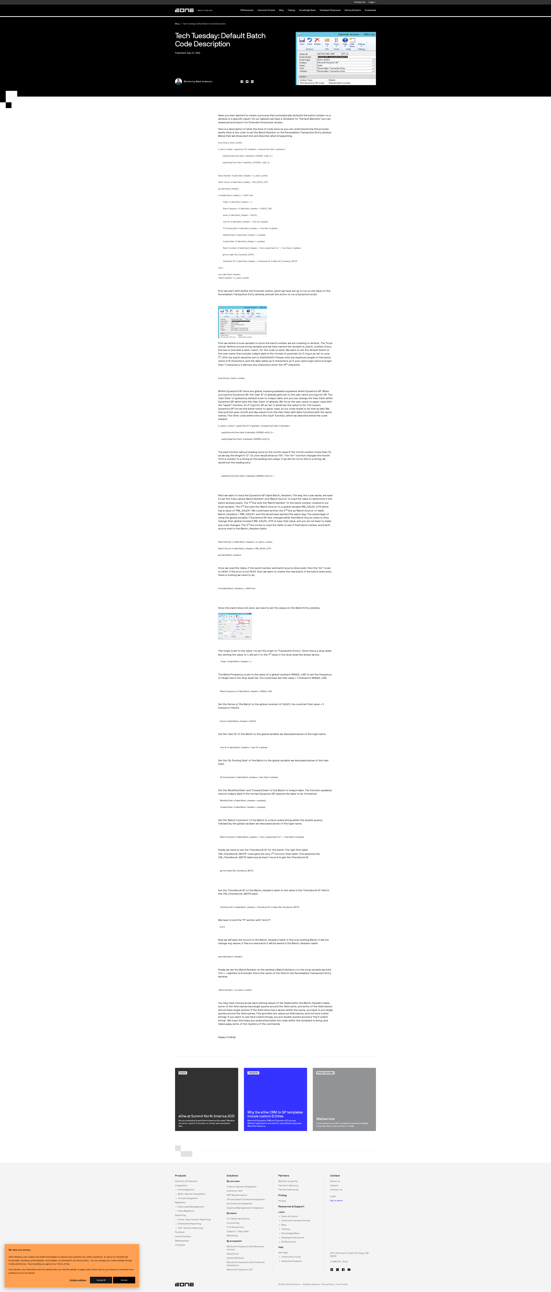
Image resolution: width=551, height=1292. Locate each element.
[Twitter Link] (337, 1269)
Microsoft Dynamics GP (240, 1269)
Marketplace (182, 1241)
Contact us (336, 1190)
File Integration (186, 1190)
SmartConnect (183, 1236)
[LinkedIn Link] (331, 1269)
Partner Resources (288, 1190)
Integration (181, 1185)
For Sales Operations (238, 1219)
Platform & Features (186, 1181)
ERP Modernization (237, 1195)
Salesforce (233, 1254)
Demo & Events (289, 1216)
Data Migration (186, 1211)
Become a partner (288, 1181)
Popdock (180, 1232)
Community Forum (291, 1257)
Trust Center (342, 1284)
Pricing (282, 1201)
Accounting (233, 1223)
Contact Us (359, 2)
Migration (180, 1202)
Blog (281, 10)
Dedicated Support (291, 1261)
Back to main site (205, 10)
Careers (334, 1185)
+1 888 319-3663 (339, 1261)
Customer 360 (234, 1191)
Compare (180, 1245)
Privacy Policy (327, 1284)
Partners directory (288, 1185)
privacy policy (82, 1260)
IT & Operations (235, 1227)
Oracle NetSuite (235, 1258)
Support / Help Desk (238, 1231)
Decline (124, 1280)
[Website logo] (184, 10)
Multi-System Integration (191, 1194)
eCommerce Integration (239, 1203)
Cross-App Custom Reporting (194, 1219)
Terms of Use (63, 1264)
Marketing (232, 1235)
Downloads (370, 10)
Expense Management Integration (245, 1208)
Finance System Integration (242, 1187)
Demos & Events (353, 10)
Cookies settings (78, 1280)
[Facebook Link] (343, 1269)
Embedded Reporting (189, 1224)
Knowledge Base (307, 10)
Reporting (180, 1215)
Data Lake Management (191, 1207)
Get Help (283, 1253)
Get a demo (336, 1200)
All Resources (247, 10)
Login (372, 2)
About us (335, 1181)
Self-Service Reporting (190, 1228)
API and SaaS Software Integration (246, 1199)
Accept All (101, 1280)
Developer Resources (330, 10)
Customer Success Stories (295, 1220)
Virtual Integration (188, 1198)
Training (291, 10)
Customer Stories (266, 10)
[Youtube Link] (349, 1269)
